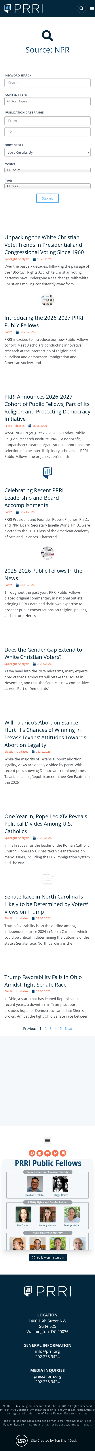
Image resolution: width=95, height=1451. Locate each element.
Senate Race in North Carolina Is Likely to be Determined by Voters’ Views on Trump (46, 904)
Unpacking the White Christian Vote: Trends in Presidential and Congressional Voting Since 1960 (44, 244)
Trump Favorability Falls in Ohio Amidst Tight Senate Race (43, 980)
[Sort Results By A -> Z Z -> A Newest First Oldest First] (47, 152)
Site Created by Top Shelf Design (55, 1440)
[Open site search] (81, 8)
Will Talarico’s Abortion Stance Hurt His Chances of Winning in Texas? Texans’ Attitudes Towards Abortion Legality (45, 733)
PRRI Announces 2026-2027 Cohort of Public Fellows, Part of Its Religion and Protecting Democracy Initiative (47, 408)
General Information (47, 1345)
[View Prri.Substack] (63, 1153)
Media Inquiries (47, 1370)
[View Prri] (55, 1153)
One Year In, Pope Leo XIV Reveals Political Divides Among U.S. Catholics (45, 824)
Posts (8, 332)
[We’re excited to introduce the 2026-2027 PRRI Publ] (47, 1204)
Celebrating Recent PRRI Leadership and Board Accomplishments (34, 497)
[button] (91, 8)
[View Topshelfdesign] (22, 1441)
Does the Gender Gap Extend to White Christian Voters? (43, 653)
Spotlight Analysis (16, 259)
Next (68, 1028)
